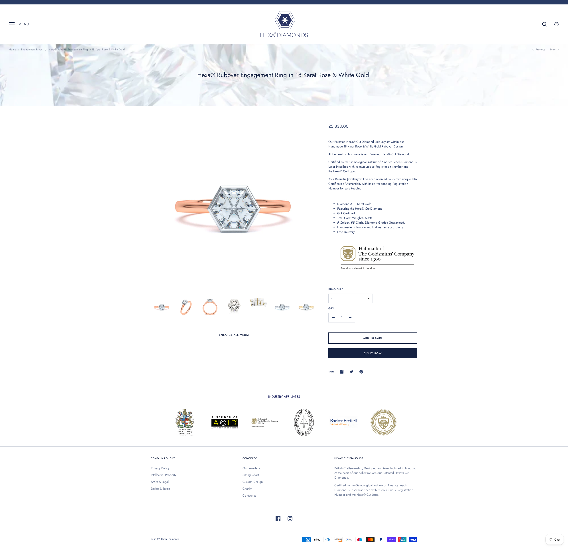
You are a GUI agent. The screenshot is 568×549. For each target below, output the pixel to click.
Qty (331, 308)
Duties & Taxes (160, 488)
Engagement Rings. (32, 50)
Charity (247, 488)
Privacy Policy (160, 468)
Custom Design (253, 481)
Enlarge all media (234, 335)
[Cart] (556, 24)
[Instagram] (290, 518)
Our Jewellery (251, 468)
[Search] (544, 24)
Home (12, 50)
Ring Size (335, 289)
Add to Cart (373, 338)
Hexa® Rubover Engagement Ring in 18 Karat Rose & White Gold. (87, 50)
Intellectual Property (163, 475)
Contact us (249, 495)
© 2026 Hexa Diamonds (165, 539)
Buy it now (373, 353)
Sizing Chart (251, 475)
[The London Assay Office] (377, 271)
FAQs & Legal (160, 481)
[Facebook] (278, 518)
